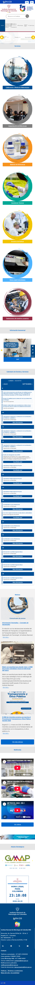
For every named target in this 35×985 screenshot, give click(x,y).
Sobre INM (25, 25)
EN (27, 2)
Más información (18, 422)
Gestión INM (5, 37)
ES (32, 2)
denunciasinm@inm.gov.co (23, 967)
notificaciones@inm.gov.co (9, 965)
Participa (20, 25)
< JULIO (5, 384)
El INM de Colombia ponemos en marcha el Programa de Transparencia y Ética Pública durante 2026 (16, 718)
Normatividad (29, 37)
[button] (14, 25)
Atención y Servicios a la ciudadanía (14, 25)
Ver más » (6, 637)
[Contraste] (33, 346)
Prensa (17, 37)
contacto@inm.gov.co (21, 960)
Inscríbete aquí (17, 462)
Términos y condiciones (15, 970)
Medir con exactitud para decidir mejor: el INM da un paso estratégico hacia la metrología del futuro (17, 668)
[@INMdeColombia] (3, 946)
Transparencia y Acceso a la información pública (8, 25)
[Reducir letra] (33, 349)
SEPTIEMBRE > (27, 384)
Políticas (4, 970)
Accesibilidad (15, 973)
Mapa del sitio (6, 973)
